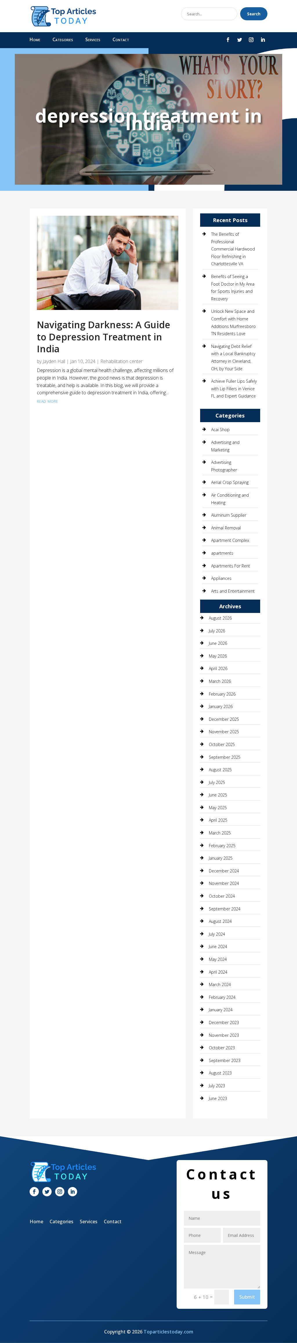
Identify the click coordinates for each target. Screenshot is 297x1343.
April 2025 (218, 820)
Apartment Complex (230, 540)
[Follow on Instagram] (251, 39)
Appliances (221, 578)
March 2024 (220, 984)
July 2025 (217, 782)
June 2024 (218, 946)
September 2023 (224, 1060)
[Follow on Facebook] (228, 39)
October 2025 (222, 744)
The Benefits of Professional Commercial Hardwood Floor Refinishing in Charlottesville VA (233, 248)
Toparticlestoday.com (168, 1332)
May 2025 (218, 807)
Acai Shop (220, 429)
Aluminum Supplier (228, 515)
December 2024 (224, 871)
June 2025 (218, 795)
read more (47, 400)
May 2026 (218, 656)
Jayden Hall (54, 361)
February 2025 (222, 845)
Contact (121, 40)
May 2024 (218, 959)
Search (253, 14)
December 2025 (224, 719)
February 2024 (222, 997)
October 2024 (222, 896)
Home (35, 40)
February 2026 (222, 694)
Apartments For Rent (230, 566)
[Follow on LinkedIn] (262, 39)
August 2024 (220, 921)
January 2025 (221, 858)
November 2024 (224, 883)
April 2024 (218, 972)
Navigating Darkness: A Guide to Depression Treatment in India (103, 336)
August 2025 (220, 769)
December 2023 (224, 1022)
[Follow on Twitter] (239, 39)
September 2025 (224, 757)
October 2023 (222, 1047)
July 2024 (217, 934)
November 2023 (224, 1035)
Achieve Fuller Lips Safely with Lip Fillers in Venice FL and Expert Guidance (234, 388)
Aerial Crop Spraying (230, 482)
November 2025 (224, 731)
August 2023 (220, 1073)
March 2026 (220, 681)
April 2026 (218, 668)
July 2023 (217, 1085)
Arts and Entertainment (233, 591)
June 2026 (218, 643)
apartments (222, 553)
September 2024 (224, 909)
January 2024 (221, 1009)
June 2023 (218, 1098)
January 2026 (221, 706)
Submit (247, 1297)
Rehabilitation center (121, 361)
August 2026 (220, 618)
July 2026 (217, 631)
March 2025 (220, 833)
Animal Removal (226, 528)
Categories (62, 40)
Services (92, 40)
